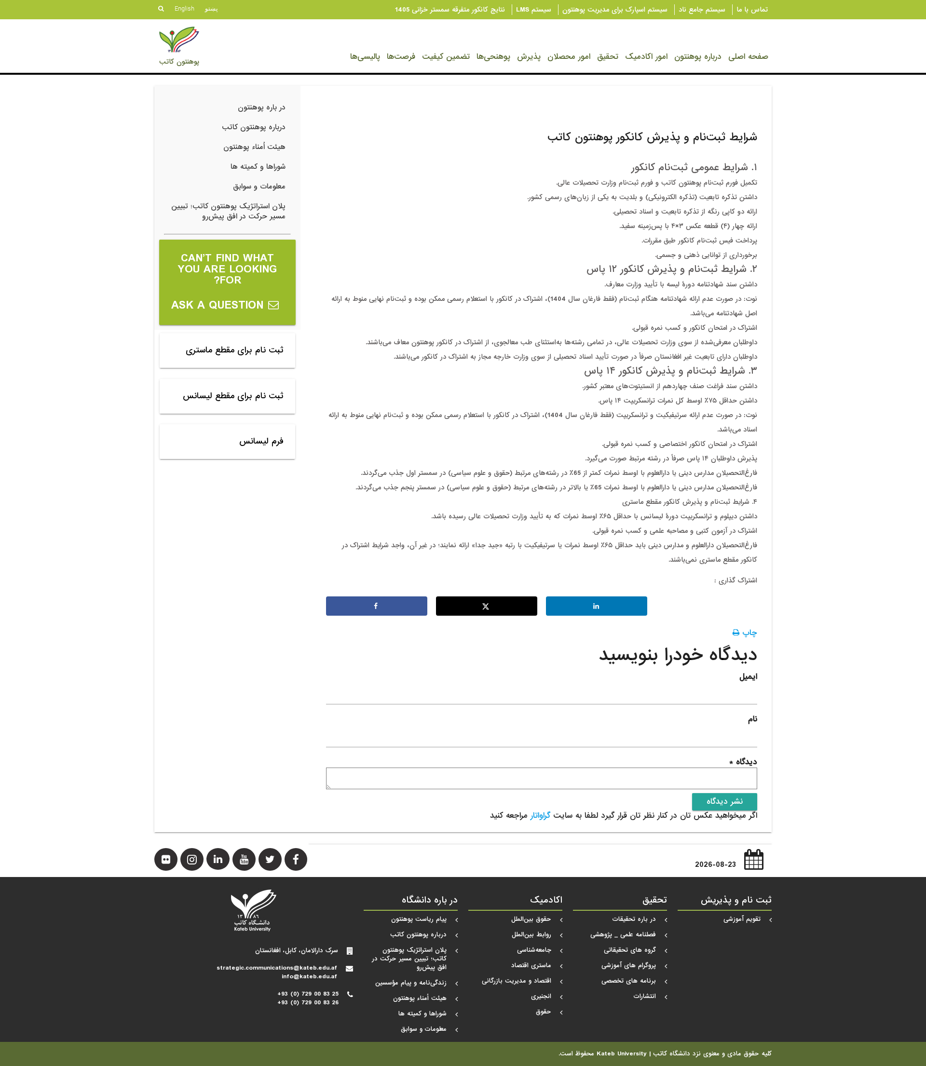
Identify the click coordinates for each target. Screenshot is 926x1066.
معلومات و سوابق (259, 186)
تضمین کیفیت (446, 57)
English (184, 8)
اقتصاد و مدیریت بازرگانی (516, 980)
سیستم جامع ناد (702, 9)
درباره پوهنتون (698, 57)
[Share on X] (486, 606)
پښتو (211, 8)
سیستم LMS (533, 9)
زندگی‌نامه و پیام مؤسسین (411, 982)
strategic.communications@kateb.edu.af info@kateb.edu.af (277, 972)
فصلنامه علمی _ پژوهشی (623, 934)
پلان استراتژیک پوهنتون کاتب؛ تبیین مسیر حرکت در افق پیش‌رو (228, 211)
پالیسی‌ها (365, 57)
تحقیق (607, 57)
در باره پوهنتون (262, 107)
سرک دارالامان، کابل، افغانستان (296, 950)
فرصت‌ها (401, 57)
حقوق (543, 1011)
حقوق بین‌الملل (531, 919)
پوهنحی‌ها (493, 57)
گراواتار (540, 816)
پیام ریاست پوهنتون (419, 919)
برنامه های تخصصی (628, 980)
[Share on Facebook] (376, 606)
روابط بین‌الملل (531, 934)
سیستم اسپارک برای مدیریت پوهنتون (614, 9)
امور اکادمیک (646, 57)
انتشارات (645, 996)
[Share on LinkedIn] (596, 606)
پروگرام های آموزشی (628, 965)
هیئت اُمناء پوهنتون (254, 147)
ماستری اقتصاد (531, 965)
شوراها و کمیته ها (258, 167)
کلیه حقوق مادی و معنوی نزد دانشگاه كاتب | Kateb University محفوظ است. (665, 1054)
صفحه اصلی (748, 57)
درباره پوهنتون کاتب (254, 127)
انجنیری (541, 996)
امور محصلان (568, 57)
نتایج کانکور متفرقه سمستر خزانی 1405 (450, 9)
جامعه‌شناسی (534, 950)
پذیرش (529, 57)
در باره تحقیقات (634, 919)
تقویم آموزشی (742, 919)
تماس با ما (752, 9)
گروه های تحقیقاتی (630, 950)
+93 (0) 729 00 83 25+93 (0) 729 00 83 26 (308, 998)
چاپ (748, 633)
